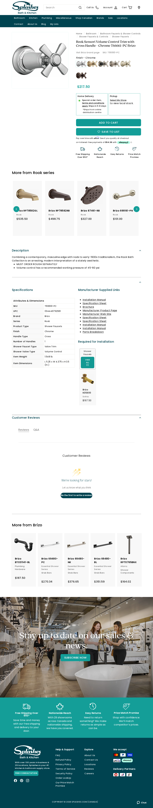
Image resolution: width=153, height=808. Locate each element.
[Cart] (138, 8)
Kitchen (33, 18)
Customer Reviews (26, 418)
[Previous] (16, 209)
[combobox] (63, 7)
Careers (89, 773)
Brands (100, 18)
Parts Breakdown (93, 332)
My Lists (54, 24)
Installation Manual (94, 299)
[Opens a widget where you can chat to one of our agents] (141, 803)
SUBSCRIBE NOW (75, 657)
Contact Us (91, 759)
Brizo (37, 525)
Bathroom (19, 18)
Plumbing (47, 18)
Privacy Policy (63, 764)
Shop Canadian (84, 18)
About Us (32, 24)
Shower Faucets (120, 36)
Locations (122, 18)
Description (20, 251)
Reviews (89, 768)
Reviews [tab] (23, 430)
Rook (37, 172)
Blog (43, 24)
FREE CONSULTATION (26, 773)
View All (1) (87, 362)
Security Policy (64, 773)
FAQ (58, 755)
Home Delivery (86, 96)
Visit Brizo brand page (88, 52)
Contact (18, 24)
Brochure (88, 307)
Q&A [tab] (36, 430)
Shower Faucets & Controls (93, 36)
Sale (110, 18)
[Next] (137, 209)
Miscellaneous (63, 18)
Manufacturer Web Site (97, 314)
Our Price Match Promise (65, 784)
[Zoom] (40, 60)
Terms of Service (65, 768)
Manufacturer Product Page (100, 310)
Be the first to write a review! (76, 495)
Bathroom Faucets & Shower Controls (120, 33)
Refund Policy (63, 759)
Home (79, 33)
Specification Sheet (95, 303)
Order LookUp (63, 777)
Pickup (113, 96)
